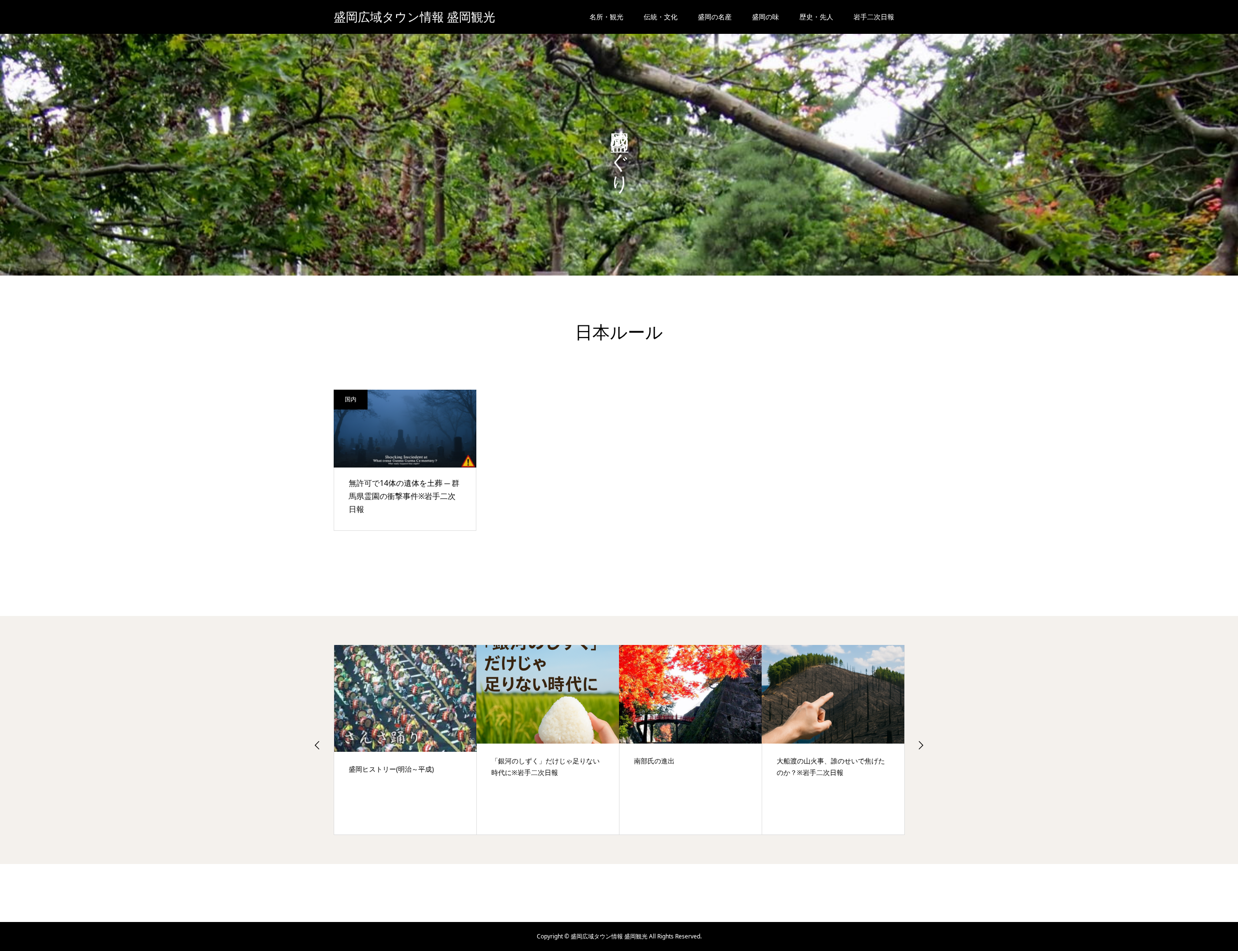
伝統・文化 (661, 16)
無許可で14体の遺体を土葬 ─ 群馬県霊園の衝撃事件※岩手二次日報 (404, 496)
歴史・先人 (816, 16)
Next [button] (921, 745)
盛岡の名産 (715, 16)
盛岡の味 (765, 16)
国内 (350, 399)
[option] (405, 739)
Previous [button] (317, 745)
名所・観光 (606, 16)
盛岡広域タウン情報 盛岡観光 (414, 17)
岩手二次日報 (874, 16)
